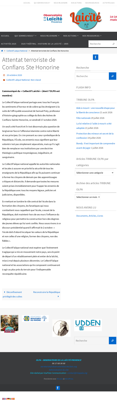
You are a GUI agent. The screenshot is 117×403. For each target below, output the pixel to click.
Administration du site (58, 368)
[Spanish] (13, 398)
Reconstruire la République (46, 290)
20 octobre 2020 (14, 74)
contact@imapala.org (77, 371)
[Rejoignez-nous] (95, 57)
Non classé (36, 78)
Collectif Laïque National (17, 51)
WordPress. (69, 377)
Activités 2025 (108, 3)
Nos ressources (92, 3)
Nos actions (76, 3)
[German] (8, 398)
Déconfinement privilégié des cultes (12, 293)
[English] (3, 398)
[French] (6, 398)
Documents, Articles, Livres (89, 215)
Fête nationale (83, 118)
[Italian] (11, 398)
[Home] (2, 51)
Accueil (27, 3)
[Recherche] (113, 43)
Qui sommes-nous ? (42, 3)
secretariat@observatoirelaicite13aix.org (58, 365)
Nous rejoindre (60, 3)
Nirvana (60, 377)
